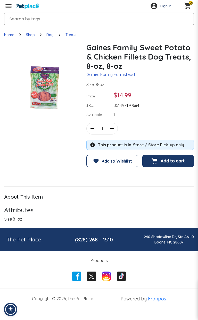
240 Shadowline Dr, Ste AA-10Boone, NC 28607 (169, 239)
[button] (10, 309)
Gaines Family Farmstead (110, 74)
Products (99, 260)
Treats (70, 34)
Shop (30, 34)
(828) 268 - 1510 (94, 239)
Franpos (157, 299)
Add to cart (173, 161)
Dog (50, 34)
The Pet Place (24, 239)
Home (9, 34)
